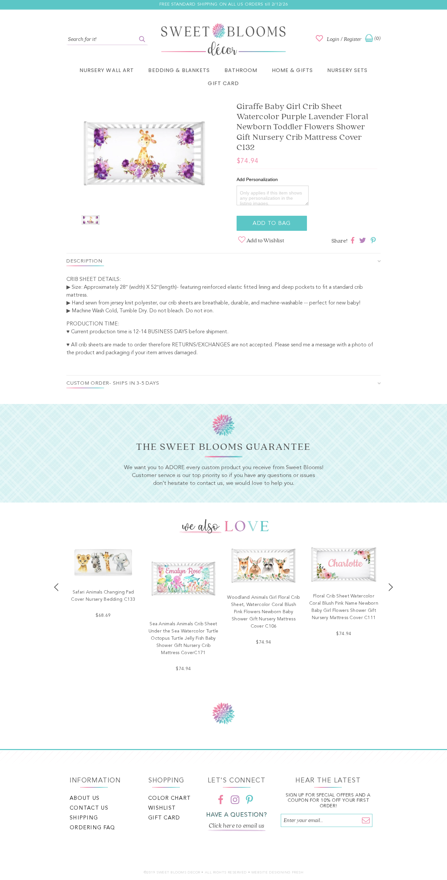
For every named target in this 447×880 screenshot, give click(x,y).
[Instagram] (235, 800)
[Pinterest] (249, 800)
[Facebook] (220, 800)
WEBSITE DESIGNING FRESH (277, 872)
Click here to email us (236, 826)
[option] (145, 155)
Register (353, 39)
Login (333, 39)
